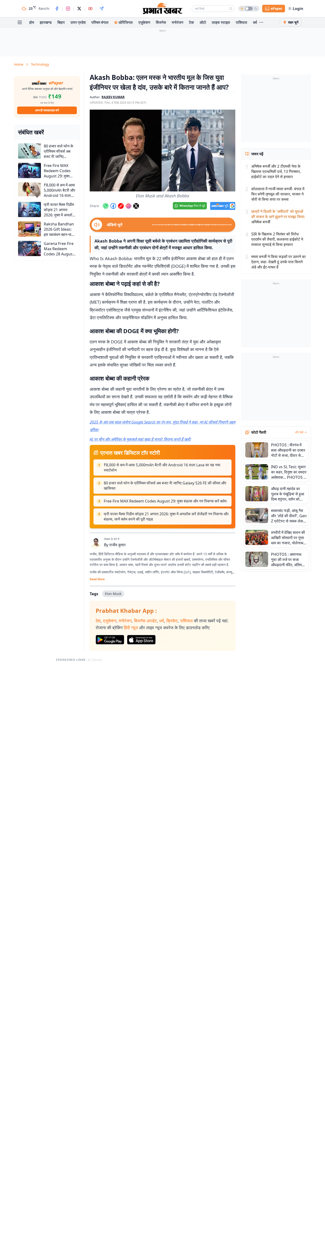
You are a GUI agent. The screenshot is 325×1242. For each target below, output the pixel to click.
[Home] (162, 8)
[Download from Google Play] (110, 639)
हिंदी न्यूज (131, 627)
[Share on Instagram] (128, 206)
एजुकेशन (144, 22)
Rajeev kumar (113, 97)
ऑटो (203, 22)
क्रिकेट (172, 620)
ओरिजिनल (125, 22)
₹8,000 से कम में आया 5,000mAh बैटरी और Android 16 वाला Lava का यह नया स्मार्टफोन (162, 467)
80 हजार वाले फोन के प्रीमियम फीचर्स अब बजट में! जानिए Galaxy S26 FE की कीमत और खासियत (165, 485)
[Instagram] (68, 8)
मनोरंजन (177, 22)
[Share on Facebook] (113, 206)
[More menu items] (261, 22)
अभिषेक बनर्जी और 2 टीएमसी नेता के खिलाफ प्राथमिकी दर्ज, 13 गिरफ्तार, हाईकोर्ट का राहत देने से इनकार (276, 171)
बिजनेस (161, 22)
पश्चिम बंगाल (99, 22)
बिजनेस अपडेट (145, 620)
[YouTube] (90, 8)
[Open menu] (20, 22)
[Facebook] (56, 8)
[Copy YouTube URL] (121, 206)
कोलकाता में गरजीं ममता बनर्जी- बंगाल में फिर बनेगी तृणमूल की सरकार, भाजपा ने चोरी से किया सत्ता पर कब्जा (277, 194)
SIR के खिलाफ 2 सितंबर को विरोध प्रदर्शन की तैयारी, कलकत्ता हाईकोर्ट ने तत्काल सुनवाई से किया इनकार (277, 239)
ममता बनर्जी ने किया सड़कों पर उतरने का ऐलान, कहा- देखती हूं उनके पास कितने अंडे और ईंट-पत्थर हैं (278, 262)
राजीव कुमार (117, 544)
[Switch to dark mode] (248, 8)
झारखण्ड (46, 22)
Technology (40, 64)
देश (98, 620)
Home (18, 64)
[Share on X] (136, 206)
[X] (79, 8)
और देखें (299, 432)
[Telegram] (101, 8)
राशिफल (241, 22)
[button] (162, 150)
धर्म (255, 22)
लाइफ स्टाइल (221, 22)
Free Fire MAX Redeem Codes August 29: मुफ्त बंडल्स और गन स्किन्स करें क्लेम (165, 501)
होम (31, 22)
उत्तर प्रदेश (78, 22)
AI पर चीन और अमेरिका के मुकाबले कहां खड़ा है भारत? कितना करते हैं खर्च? (140, 439)
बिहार (61, 22)
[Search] (230, 8)
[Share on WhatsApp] (105, 206)
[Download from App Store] (141, 639)
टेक (191, 22)
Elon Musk (113, 593)
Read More (97, 579)
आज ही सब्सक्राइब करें (47, 110)
